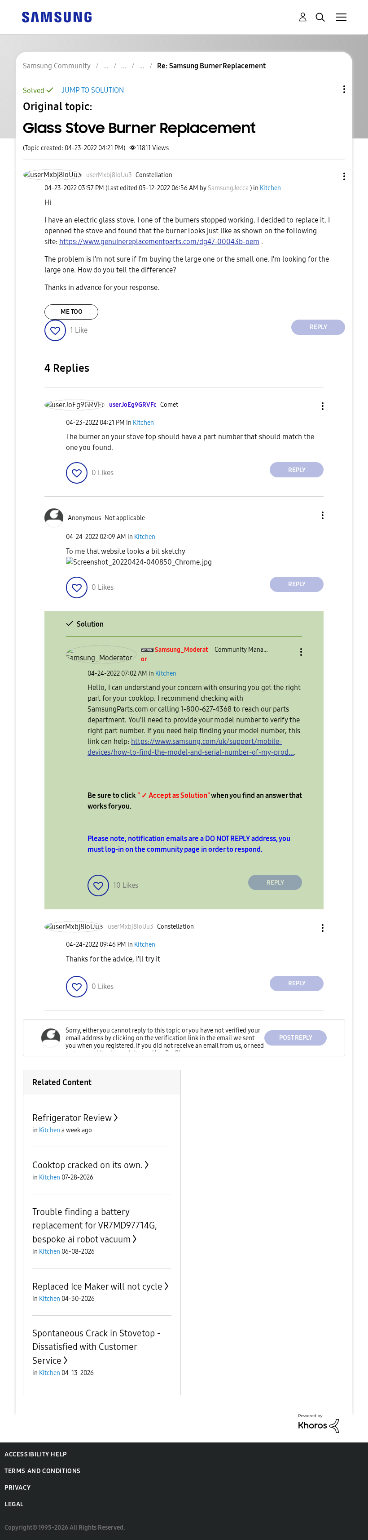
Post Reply (295, 1038)
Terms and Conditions (42, 1471)
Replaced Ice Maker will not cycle (97, 1286)
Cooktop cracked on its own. (87, 1165)
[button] (329, 176)
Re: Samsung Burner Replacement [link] (211, 66)
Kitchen (270, 188)
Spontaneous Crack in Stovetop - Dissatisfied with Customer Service (96, 1347)
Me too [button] (72, 312)
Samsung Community (57, 66)
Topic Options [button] (329, 89)
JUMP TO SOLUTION (92, 90)
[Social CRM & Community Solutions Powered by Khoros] (318, 1423)
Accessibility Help (35, 1454)
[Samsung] (57, 16)
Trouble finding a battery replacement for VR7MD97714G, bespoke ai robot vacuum (94, 1225)
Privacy (17, 1487)
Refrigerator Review (72, 1118)
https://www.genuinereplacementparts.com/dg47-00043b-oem (159, 241)
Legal (14, 1504)
